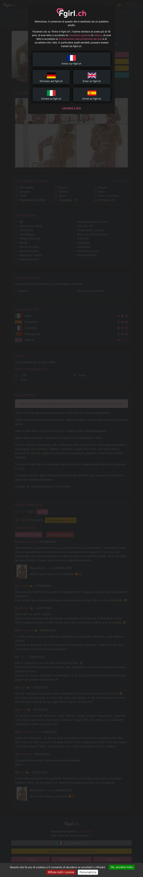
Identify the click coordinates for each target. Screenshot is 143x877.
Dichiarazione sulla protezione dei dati (80, 38)
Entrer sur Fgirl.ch (71, 63)
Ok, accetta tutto (122, 867)
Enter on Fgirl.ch (92, 81)
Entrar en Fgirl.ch (91, 98)
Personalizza (88, 872)
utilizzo (98, 35)
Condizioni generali (79, 35)
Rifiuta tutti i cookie (61, 872)
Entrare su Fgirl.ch (51, 98)
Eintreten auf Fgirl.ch (51, 81)
